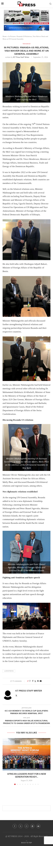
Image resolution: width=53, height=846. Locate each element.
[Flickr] (32, 826)
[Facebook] (15, 826)
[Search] (50, 4)
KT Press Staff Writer (21, 57)
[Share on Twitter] (35, 681)
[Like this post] (30, 681)
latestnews (9, 671)
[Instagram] (26, 826)
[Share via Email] (41, 681)
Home (5, 36)
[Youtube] (38, 826)
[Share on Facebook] (32, 681)
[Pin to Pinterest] (38, 681)
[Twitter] (21, 826)
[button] (5, 761)
